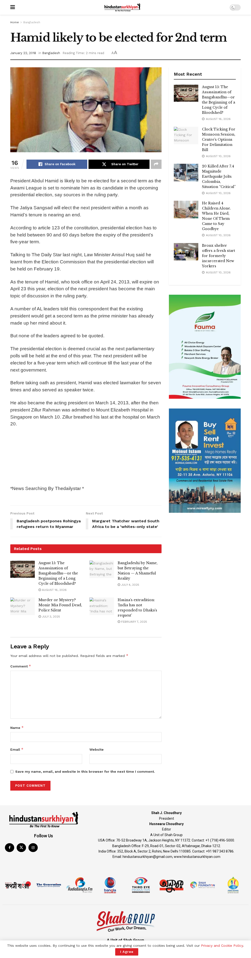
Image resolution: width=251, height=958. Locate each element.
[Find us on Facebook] (9, 847)
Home (14, 22)
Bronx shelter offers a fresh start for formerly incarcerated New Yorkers (218, 255)
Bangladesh (31, 22)
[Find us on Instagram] (33, 847)
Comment (20, 666)
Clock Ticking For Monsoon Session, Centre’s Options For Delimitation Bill (218, 139)
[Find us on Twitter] (21, 847)
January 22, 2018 (23, 53)
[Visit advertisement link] (205, 347)
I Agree (126, 952)
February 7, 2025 (133, 621)
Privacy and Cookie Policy (222, 945)
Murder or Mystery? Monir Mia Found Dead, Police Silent (60, 605)
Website (96, 749)
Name (17, 727)
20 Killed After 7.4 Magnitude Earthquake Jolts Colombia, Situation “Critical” (219, 176)
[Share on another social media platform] (156, 164)
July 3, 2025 (50, 616)
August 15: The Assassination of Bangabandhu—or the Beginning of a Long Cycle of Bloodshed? (58, 573)
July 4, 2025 (129, 584)
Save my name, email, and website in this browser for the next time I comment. (85, 771)
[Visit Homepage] (122, 7)
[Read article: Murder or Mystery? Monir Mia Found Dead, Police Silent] (22, 606)
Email (17, 749)
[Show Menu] (12, 7)
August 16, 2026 (54, 590)
